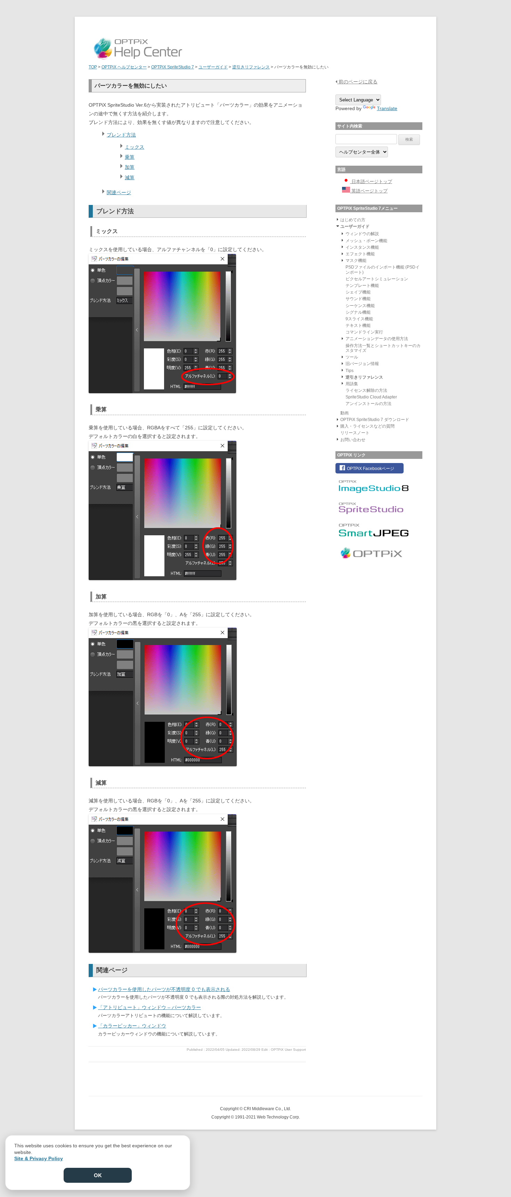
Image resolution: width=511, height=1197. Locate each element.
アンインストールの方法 (368, 403)
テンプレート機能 (362, 285)
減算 (130, 177)
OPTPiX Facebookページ (370, 468)
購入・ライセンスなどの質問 (367, 426)
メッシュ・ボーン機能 (366, 240)
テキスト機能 (358, 325)
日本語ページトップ (371, 181)
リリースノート (355, 432)
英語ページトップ (369, 190)
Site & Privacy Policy (38, 1158)
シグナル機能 (358, 312)
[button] (337, 219)
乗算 (130, 157)
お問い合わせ (352, 439)
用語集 (352, 383)
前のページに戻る (357, 81)
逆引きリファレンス (364, 377)
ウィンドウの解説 (362, 233)
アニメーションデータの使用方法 (377, 338)
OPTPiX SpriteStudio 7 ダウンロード (374, 419)
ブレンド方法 (121, 135)
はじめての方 (352, 219)
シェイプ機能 (358, 292)
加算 (130, 167)
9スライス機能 (359, 318)
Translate (387, 108)
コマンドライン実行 (364, 332)
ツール (352, 357)
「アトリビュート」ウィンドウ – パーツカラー (149, 1007)
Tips (350, 370)
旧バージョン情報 (362, 363)
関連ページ (119, 192)
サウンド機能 (358, 298)
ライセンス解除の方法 (366, 390)
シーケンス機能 (360, 305)
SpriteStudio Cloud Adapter (371, 397)
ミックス (134, 147)
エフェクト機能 (360, 253)
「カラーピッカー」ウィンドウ (132, 1026)
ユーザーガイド (355, 226)
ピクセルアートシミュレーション (377, 278)
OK (98, 1175)
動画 (344, 413)
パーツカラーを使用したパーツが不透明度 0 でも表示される (164, 989)
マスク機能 (356, 260)
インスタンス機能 (362, 247)
